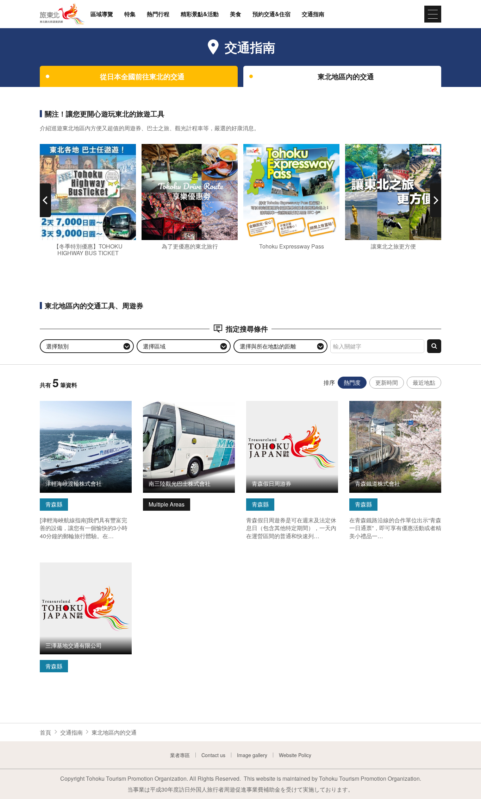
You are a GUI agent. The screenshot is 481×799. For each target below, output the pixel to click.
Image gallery (252, 755)
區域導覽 (101, 14)
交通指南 (313, 14)
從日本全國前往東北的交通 (142, 76)
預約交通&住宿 (271, 14)
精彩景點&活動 (200, 14)
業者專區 (180, 755)
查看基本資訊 (57, 404)
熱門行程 (158, 14)
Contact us (213, 755)
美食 (235, 14)
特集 (130, 14)
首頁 (45, 732)
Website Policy (295, 755)
